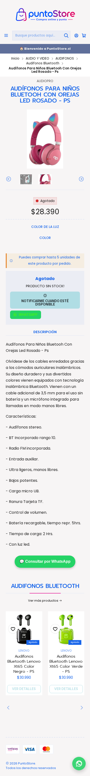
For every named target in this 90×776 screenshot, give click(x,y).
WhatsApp (28, 315)
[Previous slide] (9, 179)
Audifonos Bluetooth (42, 63)
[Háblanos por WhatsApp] (79, 765)
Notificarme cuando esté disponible (45, 302)
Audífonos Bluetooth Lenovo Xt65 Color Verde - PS (66, 664)
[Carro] (84, 35)
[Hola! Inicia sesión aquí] (76, 35)
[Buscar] (66, 35)
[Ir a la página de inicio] (45, 15)
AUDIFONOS (64, 58)
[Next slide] (80, 179)
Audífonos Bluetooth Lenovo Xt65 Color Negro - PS (24, 664)
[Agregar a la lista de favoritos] (13, 629)
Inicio (15, 58)
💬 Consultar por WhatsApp (45, 561)
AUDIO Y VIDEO (37, 58)
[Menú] (6, 35)
